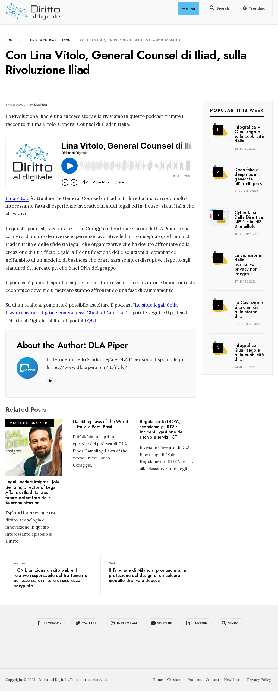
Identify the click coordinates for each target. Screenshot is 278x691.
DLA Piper (40, 104)
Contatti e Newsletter (224, 679)
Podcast (195, 679)
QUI (91, 321)
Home (9, 40)
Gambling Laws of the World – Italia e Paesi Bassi (100, 424)
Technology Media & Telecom (48, 40)
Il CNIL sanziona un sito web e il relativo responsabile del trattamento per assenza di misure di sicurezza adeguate (50, 575)
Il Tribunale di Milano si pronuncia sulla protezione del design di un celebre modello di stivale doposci (147, 572)
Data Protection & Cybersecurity (34, 423)
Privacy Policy (259, 679)
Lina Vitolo (17, 198)
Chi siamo (175, 679)
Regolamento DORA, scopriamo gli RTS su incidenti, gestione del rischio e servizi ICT (161, 429)
